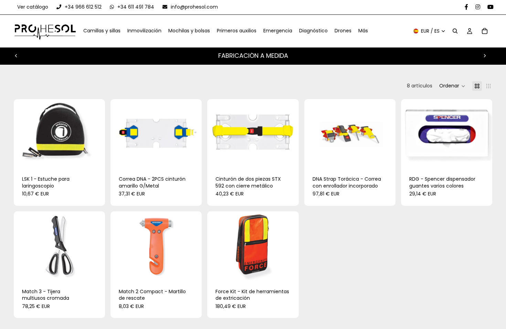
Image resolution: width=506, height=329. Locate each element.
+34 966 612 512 (83, 6)
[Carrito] (484, 31)
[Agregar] (94, 157)
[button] (452, 86)
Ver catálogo (33, 6)
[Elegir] (481, 157)
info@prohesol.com (193, 6)
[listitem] (363, 31)
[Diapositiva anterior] (16, 55)
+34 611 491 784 (136, 6)
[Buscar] (455, 31)
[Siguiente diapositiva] (484, 55)
